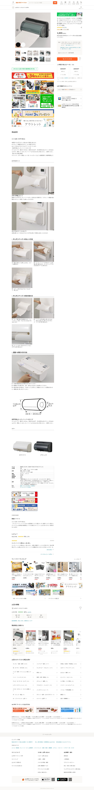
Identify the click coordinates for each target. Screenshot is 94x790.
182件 (29, 612)
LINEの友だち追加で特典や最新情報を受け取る (24, 68)
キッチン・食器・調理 (25, 716)
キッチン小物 (48, 716)
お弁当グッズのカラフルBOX (27, 722)
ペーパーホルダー (56, 716)
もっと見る (76, 559)
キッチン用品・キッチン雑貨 (38, 716)
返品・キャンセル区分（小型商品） (28, 485)
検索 (55, 2)
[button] (81, 27)
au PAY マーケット (15, 716)
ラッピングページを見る (25, 487)
